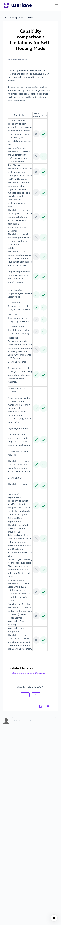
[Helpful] (25, 694)
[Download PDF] (40, 706)
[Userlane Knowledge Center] (17, 5)
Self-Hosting (27, 17)
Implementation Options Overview (27, 673)
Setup (14, 17)
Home (5, 17)
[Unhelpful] (36, 694)
